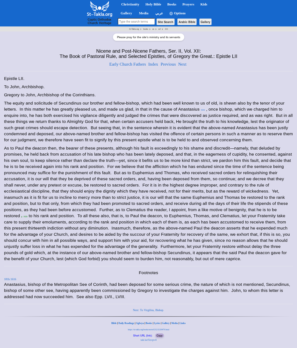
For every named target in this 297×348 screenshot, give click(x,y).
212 (166, 29)
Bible (114, 323)
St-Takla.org (134, 29)
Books (149, 323)
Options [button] (179, 13)
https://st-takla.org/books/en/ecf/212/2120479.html (148, 329)
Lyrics (157, 323)
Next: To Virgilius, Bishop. (148, 310)
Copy (160, 335)
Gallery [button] (125, 13)
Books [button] (171, 4)
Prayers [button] (188, 4)
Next (182, 64)
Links (183, 323)
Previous (168, 64)
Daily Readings (126, 323)
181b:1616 (10, 279)
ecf (159, 29)
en (153, 29)
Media (174, 323)
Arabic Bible (187, 22)
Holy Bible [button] (153, 4)
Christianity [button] (130, 4)
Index (153, 64)
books (145, 29)
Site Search (165, 22)
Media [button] (143, 13)
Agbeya (140, 323)
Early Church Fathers (127, 64)
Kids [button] (203, 4)
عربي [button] (159, 13)
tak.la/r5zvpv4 (149, 339)
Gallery (205, 22)
